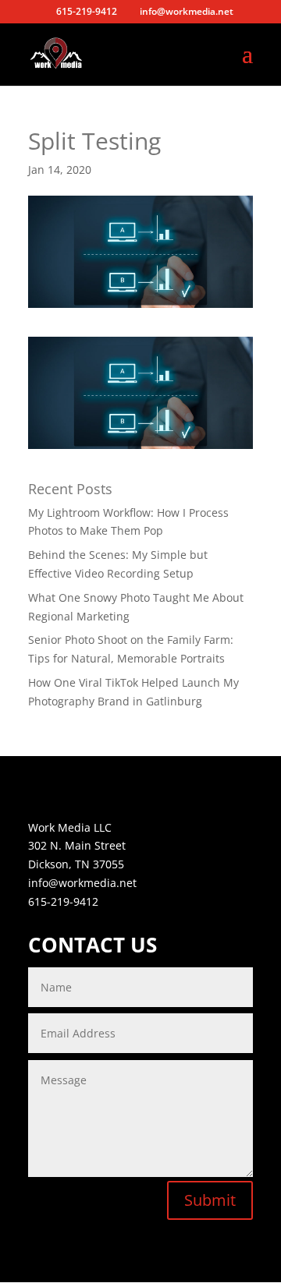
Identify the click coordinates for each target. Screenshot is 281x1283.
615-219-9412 (63, 901)
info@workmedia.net (82, 882)
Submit (210, 1200)
